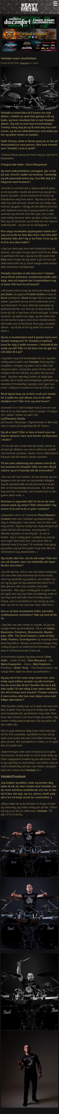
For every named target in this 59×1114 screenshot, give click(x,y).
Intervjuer (24, 63)
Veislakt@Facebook (13, 776)
